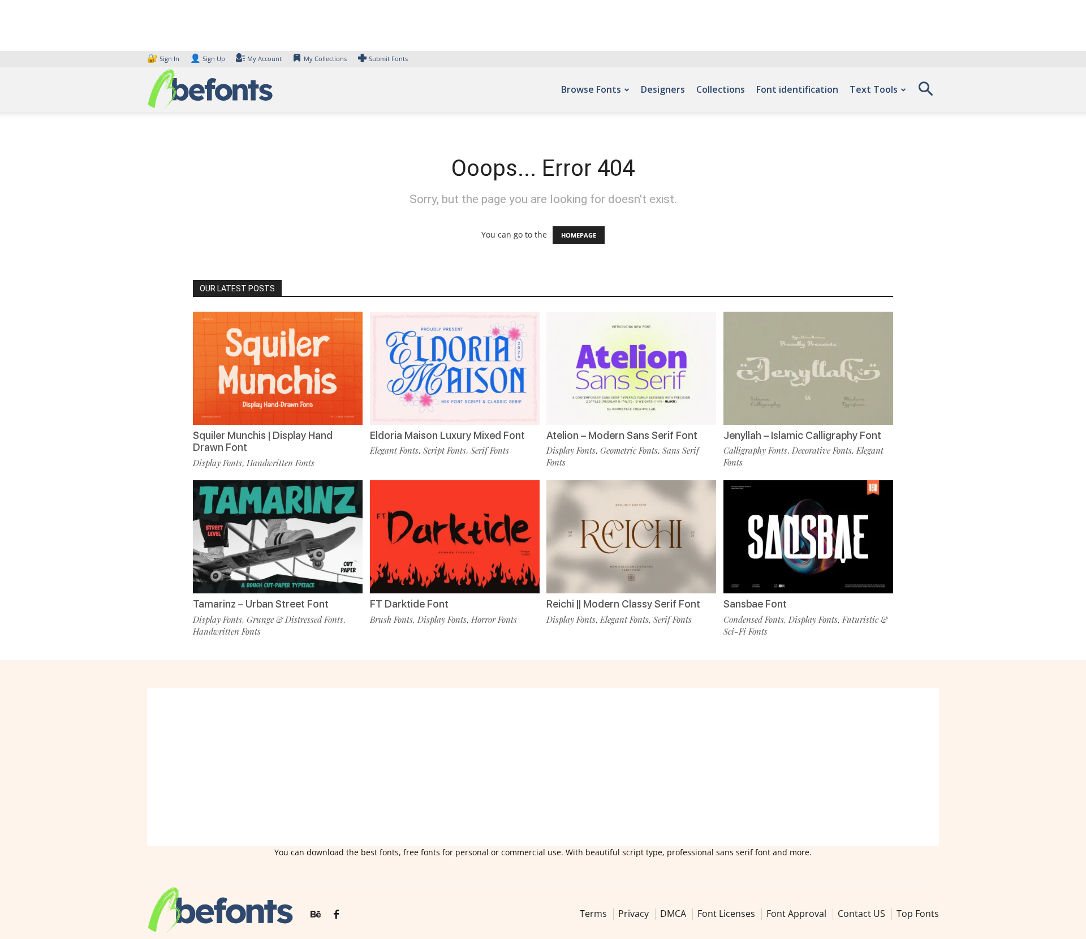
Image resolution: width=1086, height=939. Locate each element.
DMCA (673, 913)
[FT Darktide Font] (455, 536)
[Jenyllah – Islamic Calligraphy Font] (808, 367)
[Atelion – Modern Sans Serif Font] (631, 367)
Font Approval (796, 913)
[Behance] (316, 914)
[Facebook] (336, 914)
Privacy (633, 913)
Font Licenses (726, 913)
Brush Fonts (391, 619)
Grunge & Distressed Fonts (295, 619)
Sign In (164, 58)
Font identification (797, 89)
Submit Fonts (388, 58)
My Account (264, 58)
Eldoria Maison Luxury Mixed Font (447, 435)
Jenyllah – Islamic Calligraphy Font (802, 435)
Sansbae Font (755, 604)
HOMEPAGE (578, 235)
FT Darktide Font (409, 604)
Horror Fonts (494, 619)
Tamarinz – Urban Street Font (261, 604)
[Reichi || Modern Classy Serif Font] (631, 536)
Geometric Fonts (629, 450)
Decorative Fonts (822, 450)
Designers (663, 89)
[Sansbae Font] (808, 536)
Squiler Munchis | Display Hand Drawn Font (263, 441)
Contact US (861, 913)
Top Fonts (918, 913)
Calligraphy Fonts (755, 450)
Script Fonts (444, 450)
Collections (720, 89)
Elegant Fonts (394, 450)
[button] (925, 92)
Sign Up (207, 58)
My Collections (325, 58)
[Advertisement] (543, 767)
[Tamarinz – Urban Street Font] (278, 536)
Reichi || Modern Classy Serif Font (623, 604)
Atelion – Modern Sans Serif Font (621, 435)
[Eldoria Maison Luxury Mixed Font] (455, 367)
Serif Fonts (490, 450)
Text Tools (874, 89)
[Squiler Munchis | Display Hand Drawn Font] (278, 367)
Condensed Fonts (753, 619)
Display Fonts (217, 462)
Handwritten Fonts (280, 462)
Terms (593, 913)
